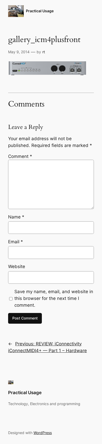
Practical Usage (40, 11)
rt (43, 52)
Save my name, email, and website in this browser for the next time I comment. (53, 298)
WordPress (42, 432)
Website (16, 266)
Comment (20, 156)
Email (15, 241)
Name (16, 217)
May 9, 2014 (19, 52)
